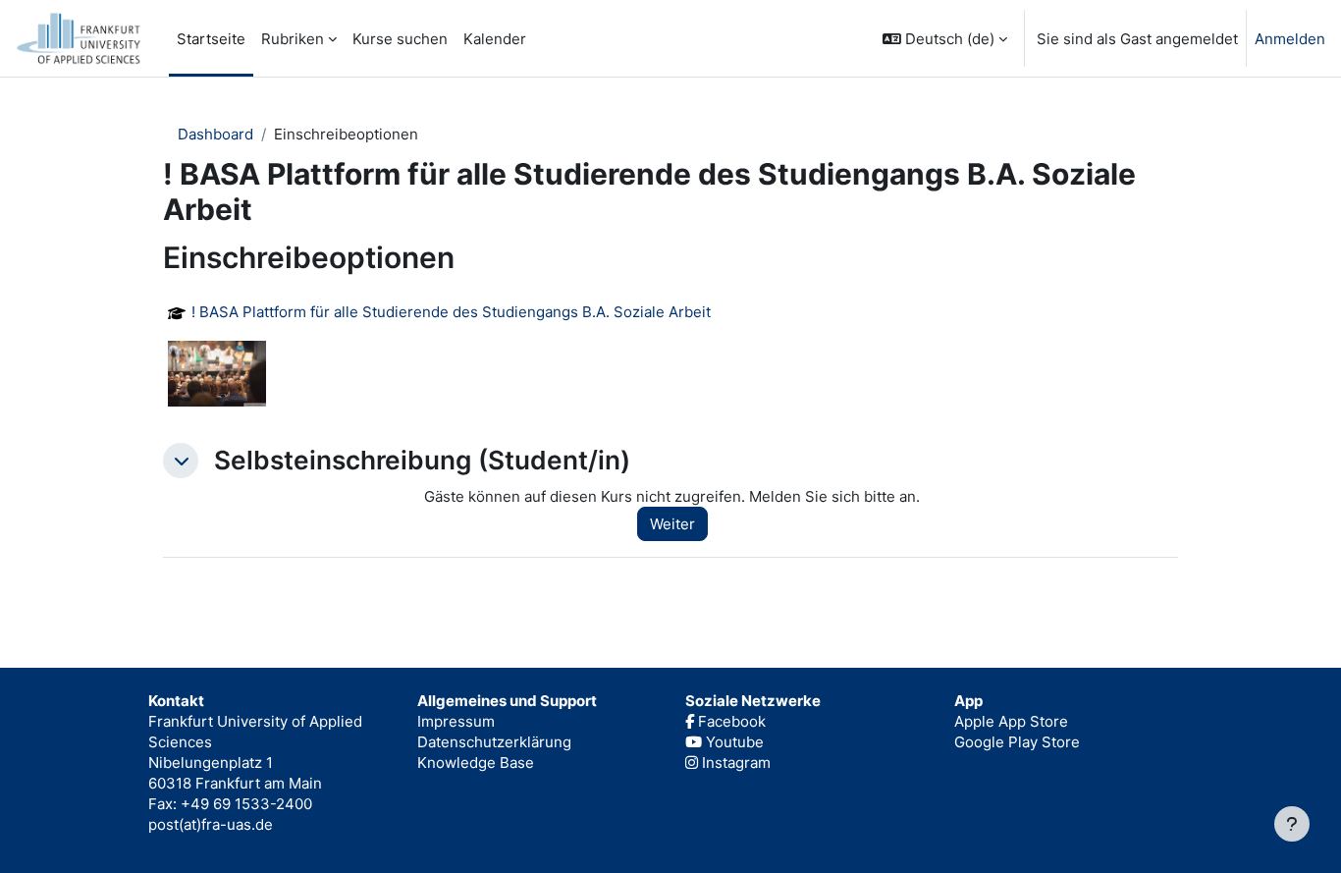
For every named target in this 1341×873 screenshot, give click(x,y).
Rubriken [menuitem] (292, 38)
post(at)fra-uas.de (210, 824)
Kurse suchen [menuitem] (400, 38)
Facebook (730, 721)
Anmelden (1290, 38)
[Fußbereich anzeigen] (1292, 824)
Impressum (456, 721)
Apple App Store (1011, 721)
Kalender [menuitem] (494, 38)
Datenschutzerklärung (494, 742)
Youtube (733, 742)
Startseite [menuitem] (211, 38)
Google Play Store (1017, 742)
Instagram (734, 762)
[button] (945, 38)
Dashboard (215, 134)
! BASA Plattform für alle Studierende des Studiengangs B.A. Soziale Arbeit (451, 312)
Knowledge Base (475, 762)
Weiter (672, 524)
